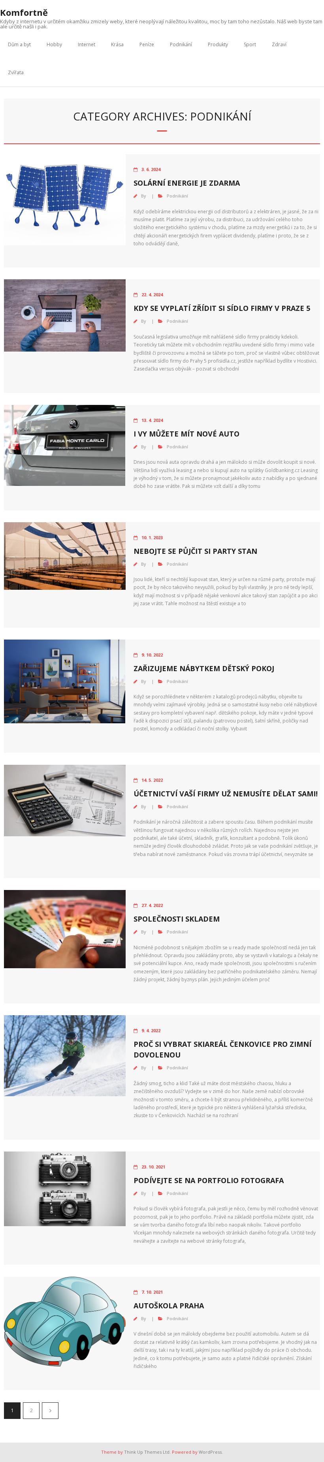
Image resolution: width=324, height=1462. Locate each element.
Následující (50, 1410)
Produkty (218, 44)
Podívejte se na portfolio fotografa (209, 1180)
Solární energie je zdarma (187, 183)
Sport (250, 44)
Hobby (54, 44)
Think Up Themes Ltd (147, 1452)
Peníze (146, 44)
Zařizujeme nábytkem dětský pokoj (204, 668)
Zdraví (279, 44)
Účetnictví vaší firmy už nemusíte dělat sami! (226, 793)
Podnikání (181, 44)
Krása (117, 44)
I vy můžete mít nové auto (186, 433)
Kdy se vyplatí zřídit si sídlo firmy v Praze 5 (222, 308)
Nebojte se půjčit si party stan (195, 551)
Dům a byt (19, 44)
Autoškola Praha (169, 1305)
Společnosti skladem (177, 919)
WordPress (210, 1452)
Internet (86, 44)
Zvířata (16, 72)
